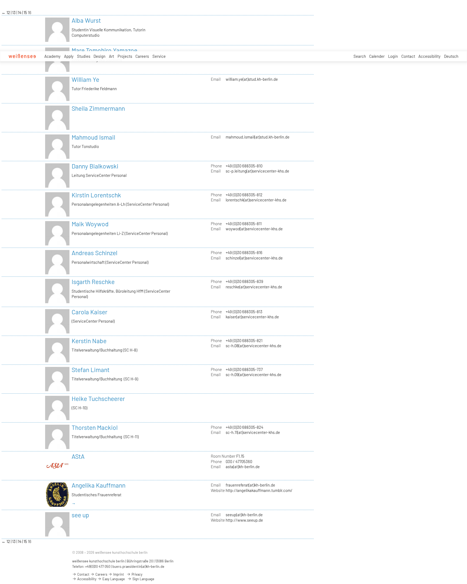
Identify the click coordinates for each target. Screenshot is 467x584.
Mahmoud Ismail (93, 137)
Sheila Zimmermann (98, 108)
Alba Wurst (86, 20)
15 (26, 12)
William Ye (85, 79)
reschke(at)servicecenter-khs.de (254, 286)
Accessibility (429, 56)
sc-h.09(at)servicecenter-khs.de (253, 374)
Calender (377, 56)
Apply (69, 56)
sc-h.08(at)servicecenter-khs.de (253, 345)
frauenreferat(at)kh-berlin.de (250, 484)
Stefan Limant (90, 369)
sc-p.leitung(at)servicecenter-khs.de (257, 170)
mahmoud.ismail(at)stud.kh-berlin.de (257, 136)
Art (111, 56)
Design (99, 56)
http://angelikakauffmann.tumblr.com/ (259, 490)
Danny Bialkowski (95, 166)
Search (359, 56)
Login (393, 56)
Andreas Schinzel (94, 252)
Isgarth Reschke (93, 281)
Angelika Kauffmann (98, 485)
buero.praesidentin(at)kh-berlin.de (138, 566)
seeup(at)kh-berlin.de (244, 514)
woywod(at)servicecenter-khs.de (254, 228)
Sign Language (143, 579)
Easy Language (113, 579)
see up (80, 515)
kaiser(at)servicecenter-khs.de (252, 316)
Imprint (118, 574)
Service (159, 56)
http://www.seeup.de (244, 520)
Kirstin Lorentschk (96, 195)
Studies (83, 56)
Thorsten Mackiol (95, 427)
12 (8, 12)
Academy (52, 56)
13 (14, 12)
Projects (125, 56)
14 (20, 12)
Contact (408, 56)
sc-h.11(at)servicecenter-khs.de (253, 432)
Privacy (136, 574)
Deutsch (451, 56)
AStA (78, 456)
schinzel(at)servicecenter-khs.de (254, 257)
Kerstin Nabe (89, 341)
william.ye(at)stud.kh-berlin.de (252, 79)
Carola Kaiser (89, 312)
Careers (142, 56)
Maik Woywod (90, 224)
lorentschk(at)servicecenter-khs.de (256, 199)
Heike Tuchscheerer (98, 398)
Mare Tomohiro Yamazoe (104, 50)
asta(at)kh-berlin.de (243, 466)
